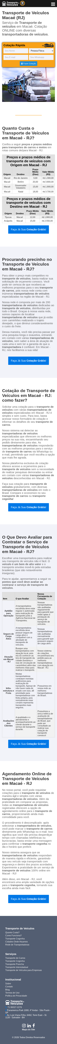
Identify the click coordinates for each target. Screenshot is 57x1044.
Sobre (8, 983)
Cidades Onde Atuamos (16, 942)
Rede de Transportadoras (17, 945)
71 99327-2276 (14, 1007)
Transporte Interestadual (16, 967)
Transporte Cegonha (15, 939)
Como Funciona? (13, 935)
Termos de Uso (12, 993)
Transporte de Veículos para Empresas (23, 970)
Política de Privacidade (16, 996)
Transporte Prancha (14, 964)
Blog (7, 990)
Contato (9, 986)
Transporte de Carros (15, 958)
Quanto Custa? (12, 932)
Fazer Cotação (29, 64)
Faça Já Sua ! (28, 229)
